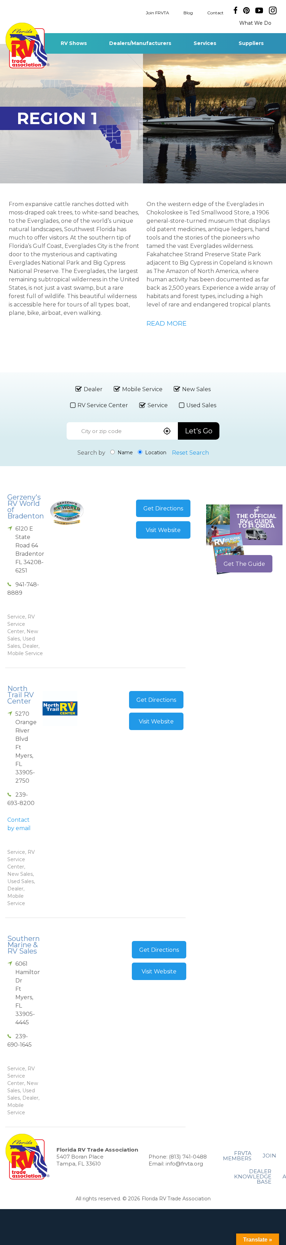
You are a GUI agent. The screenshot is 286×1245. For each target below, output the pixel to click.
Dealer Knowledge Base (252, 1176)
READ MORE (166, 323)
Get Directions (163, 508)
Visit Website (163, 530)
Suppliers (251, 43)
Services (205, 43)
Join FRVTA (157, 12)
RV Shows (74, 43)
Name (124, 452)
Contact (215, 12)
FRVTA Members (237, 1156)
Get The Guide (244, 564)
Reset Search (190, 452)
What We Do (255, 23)
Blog (188, 12)
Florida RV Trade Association (27, 45)
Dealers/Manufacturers (140, 43)
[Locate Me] (167, 432)
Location (155, 452)
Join (269, 1155)
